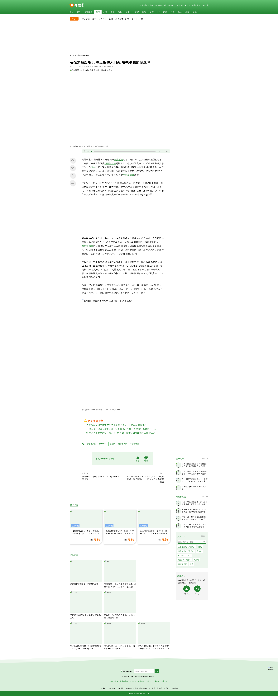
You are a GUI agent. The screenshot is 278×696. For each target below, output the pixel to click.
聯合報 (144, 5)
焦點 (72, 12)
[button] (207, 12)
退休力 (128, 12)
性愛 (172, 12)
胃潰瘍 (196, 560)
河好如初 (163, 5)
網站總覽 (175, 688)
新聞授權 (120, 688)
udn (71, 55)
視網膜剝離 (110, 163)
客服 (113, 688)
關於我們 (167, 688)
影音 (113, 12)
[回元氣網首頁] (79, 5)
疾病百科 (141, 681)
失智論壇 (88, 12)
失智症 (199, 551)
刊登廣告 (103, 688)
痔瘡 (200, 547)
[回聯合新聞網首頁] (72, 5)
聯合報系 (152, 688)
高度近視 (118, 159)
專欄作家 (164, 681)
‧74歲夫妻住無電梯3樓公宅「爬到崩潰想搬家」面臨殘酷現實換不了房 (120, 428)
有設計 (172, 5)
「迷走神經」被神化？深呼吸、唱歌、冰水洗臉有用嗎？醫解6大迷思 (111, 18)
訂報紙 (159, 688)
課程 (120, 12)
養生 (79, 12)
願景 (188, 5)
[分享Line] (72, 167)
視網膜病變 (128, 175)
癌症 (165, 12)
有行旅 (181, 5)
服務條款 (129, 688)
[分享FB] (72, 160)
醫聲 (144, 12)
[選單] (207, 5)
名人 (180, 12)
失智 (137, 12)
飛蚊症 (94, 167)
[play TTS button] (91, 151)
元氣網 (77, 55)
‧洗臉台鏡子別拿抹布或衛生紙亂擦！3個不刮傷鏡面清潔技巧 (115, 425)
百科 (105, 12)
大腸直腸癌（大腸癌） (187, 547)
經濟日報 (153, 5)
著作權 (135, 688)
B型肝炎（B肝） (184, 555)
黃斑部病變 (182, 564)
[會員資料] (204, 5)
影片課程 (75, 525)
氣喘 (191, 564)
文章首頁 (156, 681)
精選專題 (133, 681)
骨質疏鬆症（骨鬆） (186, 551)
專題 (187, 12)
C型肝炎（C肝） (184, 560)
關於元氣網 (114, 681)
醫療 (98, 12)
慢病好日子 (155, 12)
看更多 (205, 458)
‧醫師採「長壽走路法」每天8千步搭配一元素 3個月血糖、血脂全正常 (120, 432)
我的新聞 (196, 5)
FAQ (109, 688)
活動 (195, 12)
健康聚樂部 (124, 681)
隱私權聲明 (143, 688)
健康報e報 (127, 671)
